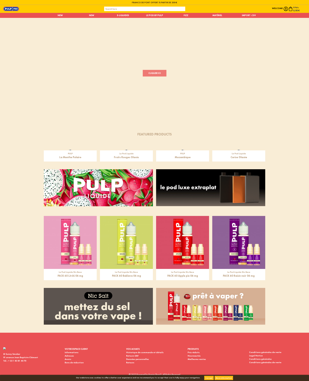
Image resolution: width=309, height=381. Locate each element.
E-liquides (123, 15)
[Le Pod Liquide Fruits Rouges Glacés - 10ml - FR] (126, 167)
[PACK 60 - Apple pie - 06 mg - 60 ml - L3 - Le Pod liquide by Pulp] (182, 285)
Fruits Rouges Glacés (126, 200)
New (60, 15)
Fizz (186, 15)
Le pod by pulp (154, 15)
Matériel (217, 15)
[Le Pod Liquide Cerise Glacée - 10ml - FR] (238, 167)
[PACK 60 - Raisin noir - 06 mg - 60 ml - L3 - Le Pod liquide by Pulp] (238, 285)
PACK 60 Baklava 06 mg (126, 319)
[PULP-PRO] (11, 8)
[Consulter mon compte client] (286, 9)
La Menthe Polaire (70, 200)
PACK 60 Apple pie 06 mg (182, 319)
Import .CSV (249, 15)
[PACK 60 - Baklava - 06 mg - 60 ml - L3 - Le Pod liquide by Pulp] (126, 285)
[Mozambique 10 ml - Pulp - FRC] (182, 167)
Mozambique (183, 200)
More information (224, 378)
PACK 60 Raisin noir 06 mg (239, 319)
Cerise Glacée (239, 200)
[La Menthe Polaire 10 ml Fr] (70, 167)
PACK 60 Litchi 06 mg (70, 319)
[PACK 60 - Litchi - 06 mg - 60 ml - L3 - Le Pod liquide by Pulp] (70, 285)
